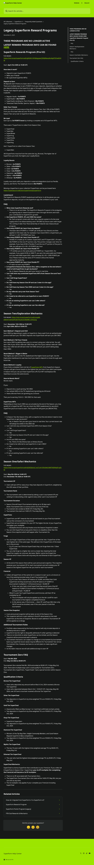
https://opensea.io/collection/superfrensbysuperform (22, 190)
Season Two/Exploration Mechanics (77, 48)
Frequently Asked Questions (33, 21)
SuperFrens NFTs (37, 367)
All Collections (8, 21)
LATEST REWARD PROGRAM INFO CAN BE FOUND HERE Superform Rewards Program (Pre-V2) (79, 37)
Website (76, 3)
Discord (86, 3)
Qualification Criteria (77, 61)
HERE (6, 47)
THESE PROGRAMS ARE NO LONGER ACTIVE (78, 30)
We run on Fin (9, 859)
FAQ (72, 43)
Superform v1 (19, 21)
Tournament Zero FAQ (76, 58)
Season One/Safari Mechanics (79, 55)
